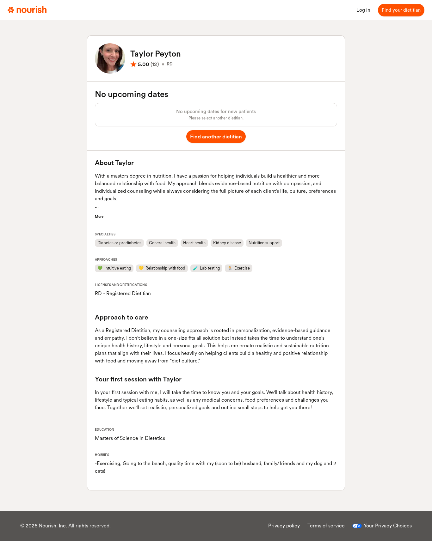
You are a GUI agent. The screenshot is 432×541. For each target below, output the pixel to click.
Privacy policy (284, 526)
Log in (363, 10)
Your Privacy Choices (388, 526)
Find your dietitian (401, 10)
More (99, 216)
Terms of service (326, 526)
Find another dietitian (216, 136)
